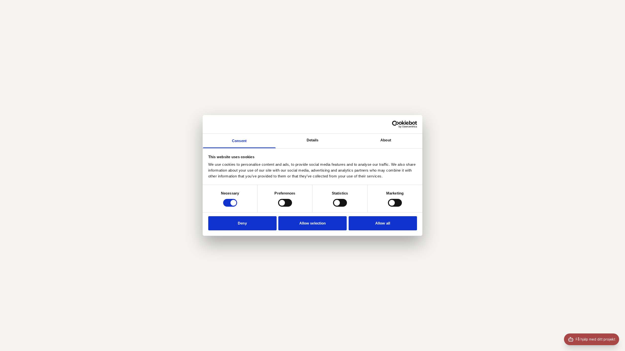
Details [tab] (313, 140)
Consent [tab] (239, 141)
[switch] (285, 203)
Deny (242, 223)
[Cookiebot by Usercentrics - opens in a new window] (395, 124)
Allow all (382, 223)
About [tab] (385, 140)
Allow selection (312, 223)
